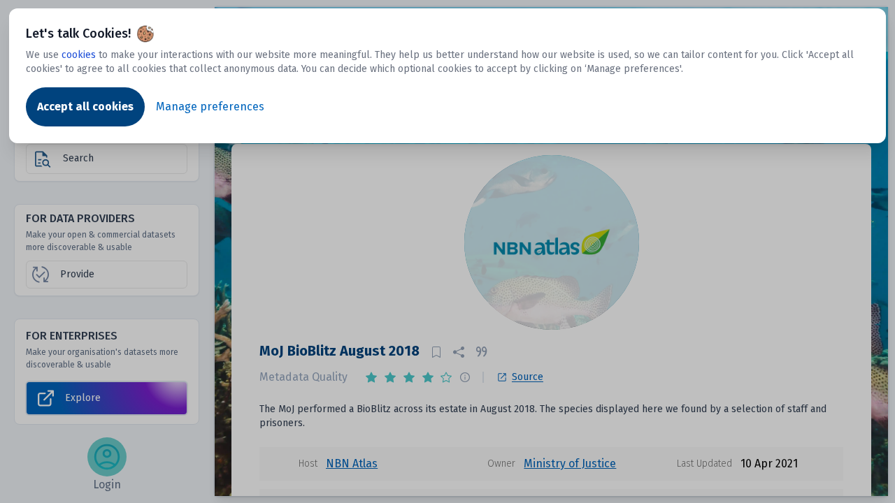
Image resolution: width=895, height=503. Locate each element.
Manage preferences (210, 106)
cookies (79, 55)
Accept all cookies (85, 106)
